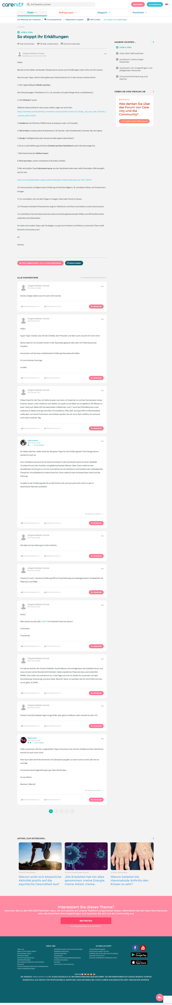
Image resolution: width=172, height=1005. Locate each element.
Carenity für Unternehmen (64, 964)
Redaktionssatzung (61, 951)
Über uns (20, 949)
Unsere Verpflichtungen (26, 968)
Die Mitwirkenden (23, 960)
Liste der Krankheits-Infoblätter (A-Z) (103, 958)
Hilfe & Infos (95, 20)
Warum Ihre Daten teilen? (26, 951)
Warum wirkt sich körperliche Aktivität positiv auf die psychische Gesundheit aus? (40, 880)
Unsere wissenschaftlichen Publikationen (32, 966)
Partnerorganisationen (25, 958)
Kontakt (57, 962)
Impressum (58, 956)
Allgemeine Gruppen (74, 20)
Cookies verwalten (61, 960)
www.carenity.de (40, 977)
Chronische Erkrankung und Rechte (133, 77)
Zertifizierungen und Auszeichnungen (68, 949)
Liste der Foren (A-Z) (96, 956)
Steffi (43, 621)
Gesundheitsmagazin (97, 949)
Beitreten (138, 4)
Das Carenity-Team (24, 953)
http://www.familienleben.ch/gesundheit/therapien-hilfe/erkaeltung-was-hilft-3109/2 (54, 180)
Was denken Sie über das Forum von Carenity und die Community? (134, 109)
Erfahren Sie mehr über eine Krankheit (103, 953)
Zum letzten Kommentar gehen (93, 277)
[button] (32, 13)
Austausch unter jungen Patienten (131, 60)
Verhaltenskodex (60, 953)
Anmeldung (155, 4)
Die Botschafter (23, 956)
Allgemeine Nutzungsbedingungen (67, 958)
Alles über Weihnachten (131, 53)
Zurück (21, 27)
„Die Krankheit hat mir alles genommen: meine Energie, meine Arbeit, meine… (85, 880)
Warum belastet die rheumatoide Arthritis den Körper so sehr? (129, 880)
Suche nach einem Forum (99, 951)
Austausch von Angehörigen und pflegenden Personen (135, 69)
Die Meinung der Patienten (29, 20)
